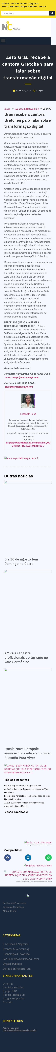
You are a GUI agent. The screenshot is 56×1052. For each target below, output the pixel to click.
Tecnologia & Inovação (16, 954)
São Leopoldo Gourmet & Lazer (21, 959)
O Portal (5, 4)
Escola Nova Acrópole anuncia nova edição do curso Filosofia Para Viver (27, 753)
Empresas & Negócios (16, 944)
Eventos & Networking (27, 108)
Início (7, 108)
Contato (42, 6)
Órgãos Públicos (12, 963)
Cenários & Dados (19, 4)
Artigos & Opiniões (29, 6)
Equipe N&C (33, 4)
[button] (3, 41)
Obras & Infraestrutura (17, 968)
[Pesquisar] (52, 13)
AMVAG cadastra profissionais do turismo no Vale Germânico (26, 657)
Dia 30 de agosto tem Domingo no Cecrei (21, 561)
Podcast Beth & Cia (10, 6)
